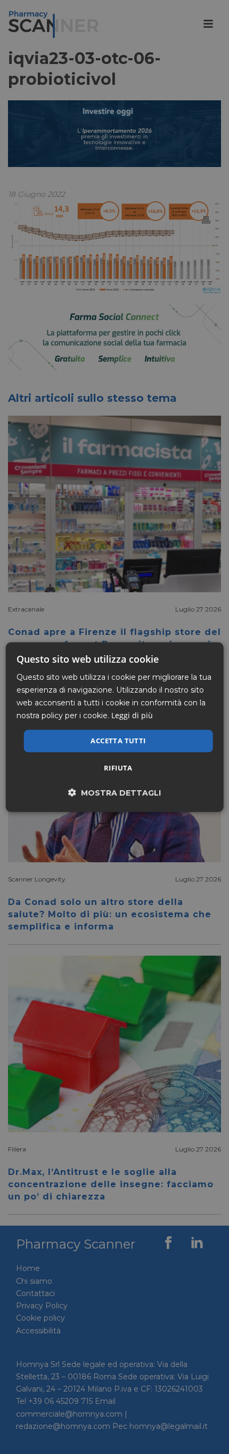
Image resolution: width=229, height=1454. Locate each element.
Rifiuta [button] (118, 768)
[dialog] (115, 727)
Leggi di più (132, 715)
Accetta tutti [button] (118, 740)
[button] (114, 792)
